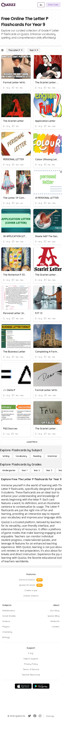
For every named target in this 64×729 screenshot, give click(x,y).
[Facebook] (34, 716)
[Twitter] (29, 716)
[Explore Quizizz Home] (8, 5)
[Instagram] (40, 716)
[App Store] (23, 686)
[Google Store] (41, 686)
